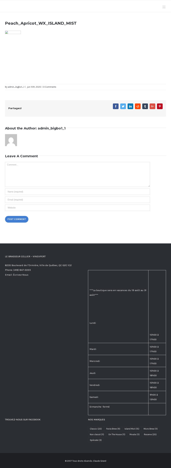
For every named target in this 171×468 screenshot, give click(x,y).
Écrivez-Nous (20, 274)
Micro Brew (151, 429)
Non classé (97, 434)
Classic (96, 429)
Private (135, 434)
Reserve (150, 434)
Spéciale (96, 440)
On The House (116, 434)
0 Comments (49, 87)
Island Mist (132, 429)
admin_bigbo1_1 (16, 87)
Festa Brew (113, 429)
